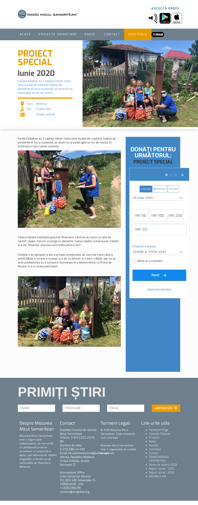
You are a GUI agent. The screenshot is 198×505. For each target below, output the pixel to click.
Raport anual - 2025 (161, 472)
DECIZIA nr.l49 (157, 476)
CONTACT (112, 34)
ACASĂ (25, 34)
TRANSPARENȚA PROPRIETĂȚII (159, 459)
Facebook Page (158, 430)
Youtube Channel (159, 434)
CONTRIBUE (138, 34)
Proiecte (154, 438)
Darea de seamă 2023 (163, 465)
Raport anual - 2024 (161, 469)
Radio (152, 441)
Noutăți (153, 445)
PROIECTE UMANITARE (58, 34)
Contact (154, 453)
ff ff (157, 34)
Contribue (155, 449)
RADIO (91, 34)
